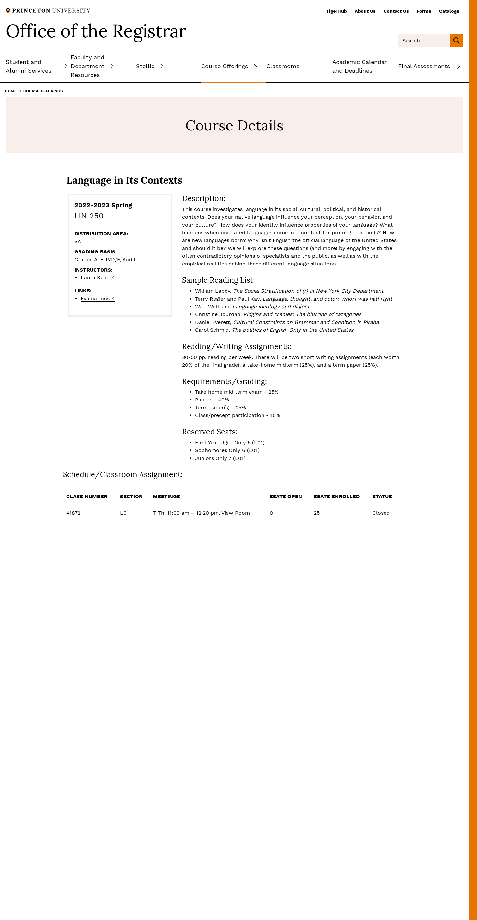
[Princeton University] (48, 10)
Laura (95, 278)
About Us (365, 11)
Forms (424, 11)
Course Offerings (43, 91)
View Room (235, 513)
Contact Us (396, 11)
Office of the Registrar (96, 30)
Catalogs (449, 11)
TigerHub (336, 11)
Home (11, 91)
